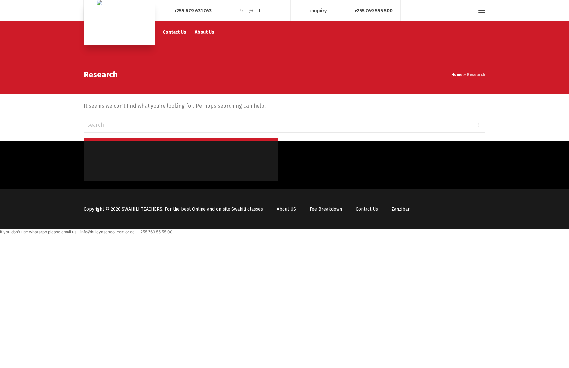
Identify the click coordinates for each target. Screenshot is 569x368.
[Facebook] (241, 11)
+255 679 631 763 (193, 10)
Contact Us (367, 209)
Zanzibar (401, 209)
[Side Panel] (480, 10)
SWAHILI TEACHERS (142, 209)
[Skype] (260, 11)
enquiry (318, 10)
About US (286, 209)
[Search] (469, 10)
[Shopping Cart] (458, 10)
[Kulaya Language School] (119, 22)
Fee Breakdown (326, 209)
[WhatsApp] (278, 11)
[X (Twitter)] (232, 11)
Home (456, 74)
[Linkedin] (250, 11)
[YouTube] (269, 11)
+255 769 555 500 (373, 10)
